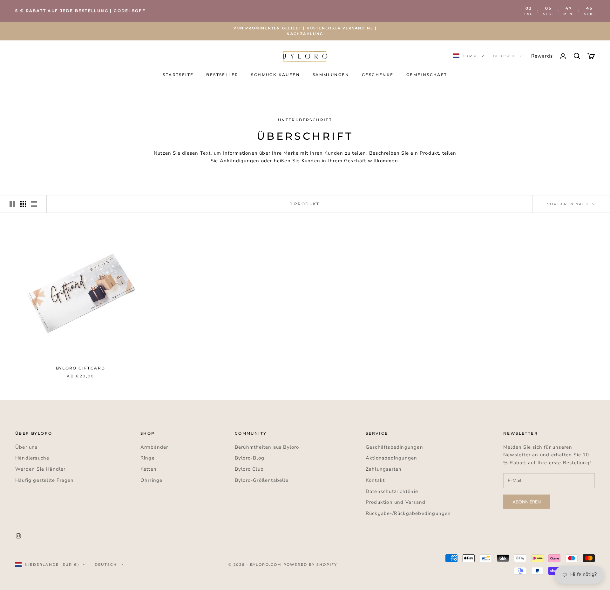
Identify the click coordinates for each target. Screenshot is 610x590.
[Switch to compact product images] (34, 204)
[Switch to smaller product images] (23, 204)
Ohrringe (151, 480)
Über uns (26, 447)
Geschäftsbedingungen (394, 447)
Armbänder (154, 447)
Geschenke (378, 74)
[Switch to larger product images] (12, 204)
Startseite (178, 74)
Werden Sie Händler (40, 469)
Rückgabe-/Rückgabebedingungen (408, 513)
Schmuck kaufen (275, 74)
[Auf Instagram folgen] (18, 536)
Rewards (542, 56)
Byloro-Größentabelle (261, 480)
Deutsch (504, 56)
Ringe (147, 458)
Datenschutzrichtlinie (392, 491)
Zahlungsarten (384, 469)
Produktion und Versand (395, 502)
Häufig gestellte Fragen (44, 480)
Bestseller (222, 74)
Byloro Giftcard (80, 368)
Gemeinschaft (426, 74)
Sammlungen (331, 74)
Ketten (148, 469)
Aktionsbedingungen (391, 458)
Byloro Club (249, 469)
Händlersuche (32, 458)
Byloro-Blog (249, 458)
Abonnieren (526, 502)
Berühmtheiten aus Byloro (267, 447)
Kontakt (375, 480)
